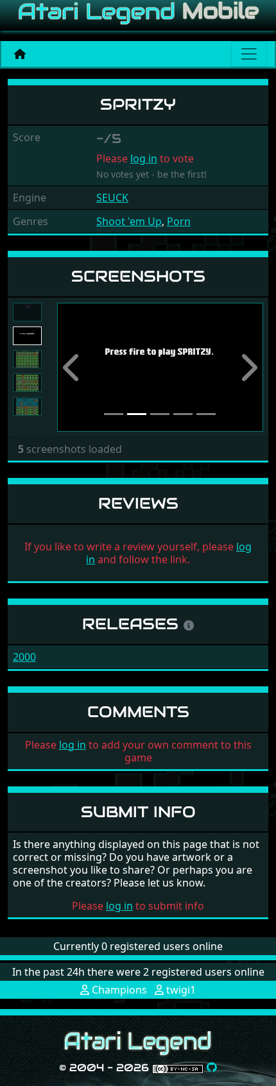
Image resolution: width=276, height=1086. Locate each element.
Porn (179, 221)
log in (143, 158)
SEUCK (112, 198)
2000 (24, 657)
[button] (72, 367)
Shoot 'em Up (129, 221)
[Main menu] (249, 54)
